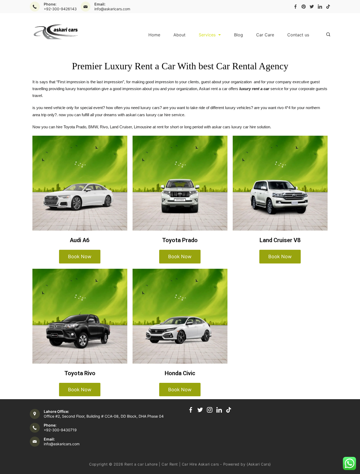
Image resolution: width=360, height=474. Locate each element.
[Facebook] (295, 6)
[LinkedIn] (320, 6)
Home (154, 34)
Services (207, 34)
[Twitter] (312, 6)
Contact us (298, 34)
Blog (238, 34)
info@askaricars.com (112, 9)
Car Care (265, 34)
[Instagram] (209, 410)
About (179, 34)
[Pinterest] (303, 6)
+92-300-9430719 (60, 430)
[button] (79, 256)
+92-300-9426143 (60, 9)
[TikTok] (328, 6)
